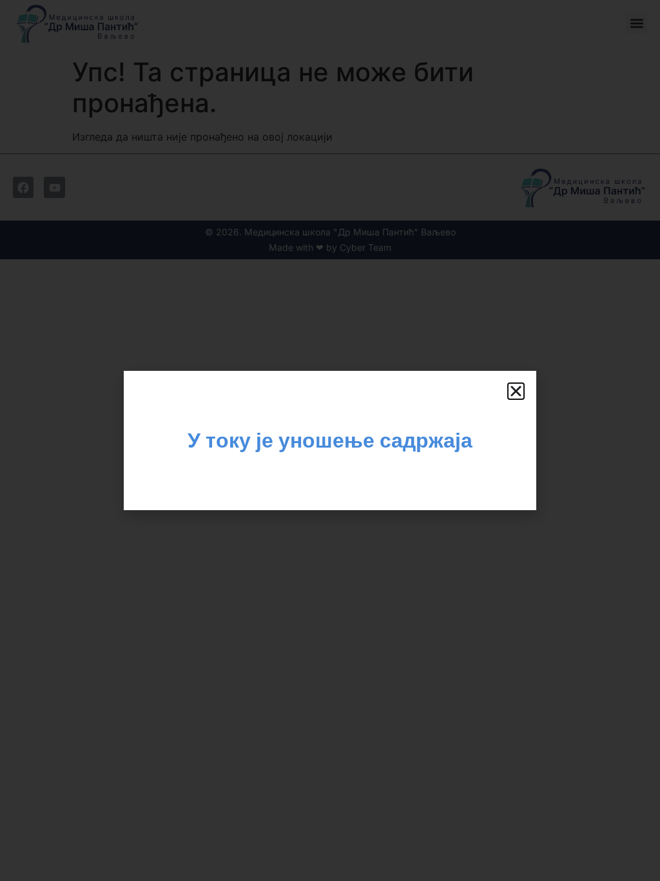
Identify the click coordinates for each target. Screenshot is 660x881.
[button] (516, 391)
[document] (330, 440)
